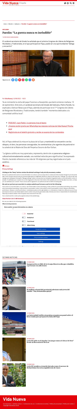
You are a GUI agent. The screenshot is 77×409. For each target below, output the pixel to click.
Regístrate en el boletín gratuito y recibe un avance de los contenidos (36, 132)
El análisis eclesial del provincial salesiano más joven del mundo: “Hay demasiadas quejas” (48, 290)
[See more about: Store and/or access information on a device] (13, 209)
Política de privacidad (56, 404)
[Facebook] (12, 79)
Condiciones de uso (28, 404)
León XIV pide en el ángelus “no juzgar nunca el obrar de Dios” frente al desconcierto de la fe (50, 341)
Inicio (5, 24)
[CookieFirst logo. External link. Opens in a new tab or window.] (5, 166)
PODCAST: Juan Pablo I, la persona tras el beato (27, 122)
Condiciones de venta (42, 404)
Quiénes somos (17, 404)
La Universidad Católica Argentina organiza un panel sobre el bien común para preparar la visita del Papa (50, 316)
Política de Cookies (68, 404)
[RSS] (33, 79)
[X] (16, 79)
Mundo (11, 24)
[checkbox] (24, 214)
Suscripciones (7, 404)
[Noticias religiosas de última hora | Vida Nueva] (10, 3)
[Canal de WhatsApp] (26, 79)
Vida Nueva (14, 37)
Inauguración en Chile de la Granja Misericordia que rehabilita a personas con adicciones (50, 265)
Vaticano (17, 24)
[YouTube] (19, 79)
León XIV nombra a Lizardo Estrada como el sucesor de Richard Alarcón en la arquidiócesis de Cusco (47, 367)
